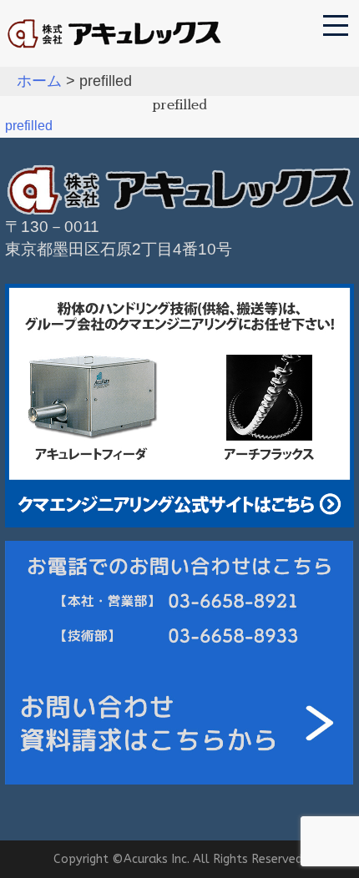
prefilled (29, 126)
